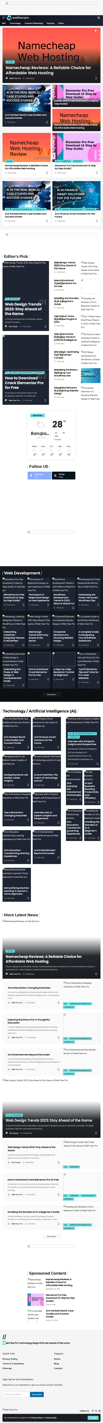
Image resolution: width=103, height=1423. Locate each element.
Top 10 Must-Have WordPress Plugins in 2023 (65, 319)
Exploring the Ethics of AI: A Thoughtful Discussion (29, 1021)
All (57, 161)
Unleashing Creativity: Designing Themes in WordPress (14, 636)
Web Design (15, 298)
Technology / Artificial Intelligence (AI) (39, 711)
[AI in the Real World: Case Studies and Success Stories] (27, 98)
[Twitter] (63, 475)
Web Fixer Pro (15, 78)
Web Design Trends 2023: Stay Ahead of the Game (23, 309)
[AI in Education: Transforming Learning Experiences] (17, 838)
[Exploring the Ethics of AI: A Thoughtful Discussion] (82, 1028)
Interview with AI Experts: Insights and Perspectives (45, 815)
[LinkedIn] (99, 1411)
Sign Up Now (37, 1395)
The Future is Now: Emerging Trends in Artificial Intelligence (65, 337)
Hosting (10, 62)
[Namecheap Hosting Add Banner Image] (51, 542)
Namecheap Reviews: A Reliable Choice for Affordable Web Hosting (48, 70)
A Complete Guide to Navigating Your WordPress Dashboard (89, 636)
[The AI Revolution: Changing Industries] (17, 800)
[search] (98, 18)
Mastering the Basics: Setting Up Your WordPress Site (66, 372)
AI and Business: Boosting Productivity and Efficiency (91, 790)
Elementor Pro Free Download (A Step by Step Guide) (76, 102)
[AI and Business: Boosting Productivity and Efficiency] (92, 775)
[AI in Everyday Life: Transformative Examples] (74, 775)
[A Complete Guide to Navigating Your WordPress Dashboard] (89, 622)
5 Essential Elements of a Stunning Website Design (66, 390)
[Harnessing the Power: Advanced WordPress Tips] (89, 585)
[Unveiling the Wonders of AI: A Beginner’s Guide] (90, 304)
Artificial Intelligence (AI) (22, 209)
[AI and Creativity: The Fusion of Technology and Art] (47, 763)
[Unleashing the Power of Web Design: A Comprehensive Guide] (14, 659)
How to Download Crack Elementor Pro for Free (24, 382)
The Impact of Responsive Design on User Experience (39, 597)
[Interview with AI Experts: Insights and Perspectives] (47, 800)
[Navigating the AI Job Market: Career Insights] (17, 763)
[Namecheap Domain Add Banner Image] (51, 239)
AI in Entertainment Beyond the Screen (44, 852)
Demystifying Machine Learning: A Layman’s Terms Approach (16, 890)
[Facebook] (39, 475)
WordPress (78, 161)
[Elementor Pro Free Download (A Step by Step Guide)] (76, 96)
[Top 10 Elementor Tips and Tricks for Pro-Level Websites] (89, 659)
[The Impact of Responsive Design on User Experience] (39, 585)
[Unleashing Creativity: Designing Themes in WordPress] (14, 622)
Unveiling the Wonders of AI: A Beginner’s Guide (66, 301)
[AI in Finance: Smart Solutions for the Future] (76, 195)
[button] (96, 31)
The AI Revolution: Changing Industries (15, 814)
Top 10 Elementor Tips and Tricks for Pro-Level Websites (88, 674)
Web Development (27, 372)
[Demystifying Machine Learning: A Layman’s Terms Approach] (17, 876)
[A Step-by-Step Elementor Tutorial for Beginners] (64, 659)
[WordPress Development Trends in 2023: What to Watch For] (64, 585)
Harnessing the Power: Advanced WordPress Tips (88, 597)
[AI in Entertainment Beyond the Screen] (47, 838)
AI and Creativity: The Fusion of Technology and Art (46, 777)
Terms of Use (51, 1418)
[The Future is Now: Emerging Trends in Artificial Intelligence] (90, 340)
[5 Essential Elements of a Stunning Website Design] (90, 393)
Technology (40, 209)
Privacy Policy (36, 1418)
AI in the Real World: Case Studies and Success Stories (25, 116)
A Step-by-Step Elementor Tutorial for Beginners (64, 672)
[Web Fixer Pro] (18, 18)
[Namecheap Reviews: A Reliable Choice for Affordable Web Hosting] (76, 120)
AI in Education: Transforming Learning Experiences (16, 853)
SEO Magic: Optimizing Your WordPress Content (66, 354)
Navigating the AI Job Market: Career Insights (16, 777)
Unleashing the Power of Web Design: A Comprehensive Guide (12, 675)
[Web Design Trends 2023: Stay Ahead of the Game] (26, 278)
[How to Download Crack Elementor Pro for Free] (26, 352)
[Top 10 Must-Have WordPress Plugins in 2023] (90, 322)
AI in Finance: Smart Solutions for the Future (75, 215)
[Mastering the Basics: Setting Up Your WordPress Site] (90, 375)
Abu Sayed (13, 326)
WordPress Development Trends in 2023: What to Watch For (64, 599)
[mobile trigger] (5, 18)
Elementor (66, 161)
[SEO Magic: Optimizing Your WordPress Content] (90, 357)
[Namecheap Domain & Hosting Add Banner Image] (51, 7)
